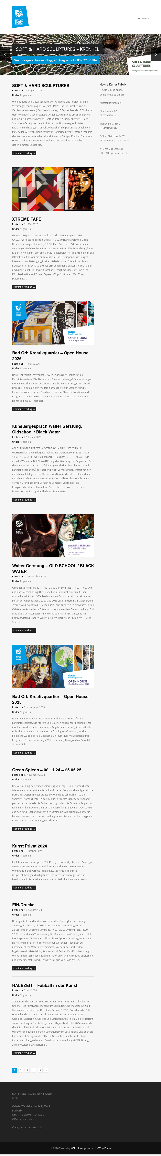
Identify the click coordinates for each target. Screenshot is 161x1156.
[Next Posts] (46, 1070)
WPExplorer (77, 1148)
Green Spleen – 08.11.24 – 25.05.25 (46, 770)
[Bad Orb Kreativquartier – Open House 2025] (53, 687)
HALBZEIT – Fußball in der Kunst (44, 985)
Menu (145, 18)
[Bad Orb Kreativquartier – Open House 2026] (53, 343)
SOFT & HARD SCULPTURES (40, 85)
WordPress (104, 1148)
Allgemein (25, 95)
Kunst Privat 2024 (29, 846)
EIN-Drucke (23, 905)
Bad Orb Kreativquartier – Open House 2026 (50, 355)
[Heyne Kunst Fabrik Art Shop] (23, 25)
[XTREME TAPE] (53, 210)
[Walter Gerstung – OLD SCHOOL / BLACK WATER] (53, 556)
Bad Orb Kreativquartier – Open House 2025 (50, 699)
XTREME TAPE (27, 219)
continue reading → (24, 153)
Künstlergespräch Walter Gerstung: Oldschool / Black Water (47, 429)
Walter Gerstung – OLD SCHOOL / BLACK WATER (53, 568)
